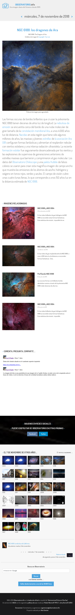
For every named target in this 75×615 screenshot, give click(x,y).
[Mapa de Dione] (46, 473)
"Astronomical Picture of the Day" (58, 600)
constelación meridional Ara (35, 131)
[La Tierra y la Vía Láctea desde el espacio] (33, 473)
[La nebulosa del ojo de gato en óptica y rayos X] (33, 460)
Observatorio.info (19, 600)
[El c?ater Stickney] (46, 486)
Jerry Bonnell (64, 603)
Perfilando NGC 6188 (46, 274)
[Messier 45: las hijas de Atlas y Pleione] (46, 460)
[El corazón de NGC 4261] (46, 513)
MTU (56, 603)
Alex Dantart (44, 610)
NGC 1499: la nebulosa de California (18, 544)
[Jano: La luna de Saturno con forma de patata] (21, 500)
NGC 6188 (32, 181)
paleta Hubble (51, 162)
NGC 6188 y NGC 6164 (46, 208)
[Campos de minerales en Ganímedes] (21, 526)
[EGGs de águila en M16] (33, 526)
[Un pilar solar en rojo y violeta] (21, 513)
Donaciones (18, 608)
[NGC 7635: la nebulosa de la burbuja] (33, 500)
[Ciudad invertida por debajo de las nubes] (21, 473)
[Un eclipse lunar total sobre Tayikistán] (21, 460)
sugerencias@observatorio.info (50, 608)
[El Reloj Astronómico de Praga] (8, 473)
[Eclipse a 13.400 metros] (59, 473)
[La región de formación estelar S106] (21, 486)
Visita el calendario (64, 452)
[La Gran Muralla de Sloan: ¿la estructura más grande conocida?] (8, 500)
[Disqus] (37, 379)
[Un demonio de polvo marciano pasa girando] (8, 460)
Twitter (43, 434)
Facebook (32, 434)
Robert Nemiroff (49, 603)
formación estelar (11, 150)
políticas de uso (32, 603)
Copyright (41, 37)
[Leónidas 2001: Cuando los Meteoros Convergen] (8, 513)
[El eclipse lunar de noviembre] (59, 500)
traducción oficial (33, 600)
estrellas (47, 138)
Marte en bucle (60, 554)
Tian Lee (47, 37)
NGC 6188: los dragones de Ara (37, 30)
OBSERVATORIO (22, 4)
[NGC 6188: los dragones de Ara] (59, 460)
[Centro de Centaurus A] (33, 486)
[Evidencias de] (8, 526)
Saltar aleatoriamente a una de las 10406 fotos (36, 584)
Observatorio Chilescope (24, 162)
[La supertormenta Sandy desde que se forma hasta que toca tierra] (8, 486)
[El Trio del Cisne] (59, 486)
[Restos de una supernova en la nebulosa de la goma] (33, 513)
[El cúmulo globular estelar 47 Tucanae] (59, 513)
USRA (70, 603)
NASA (14, 603)
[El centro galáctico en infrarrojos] (46, 500)
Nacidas (23, 134)
